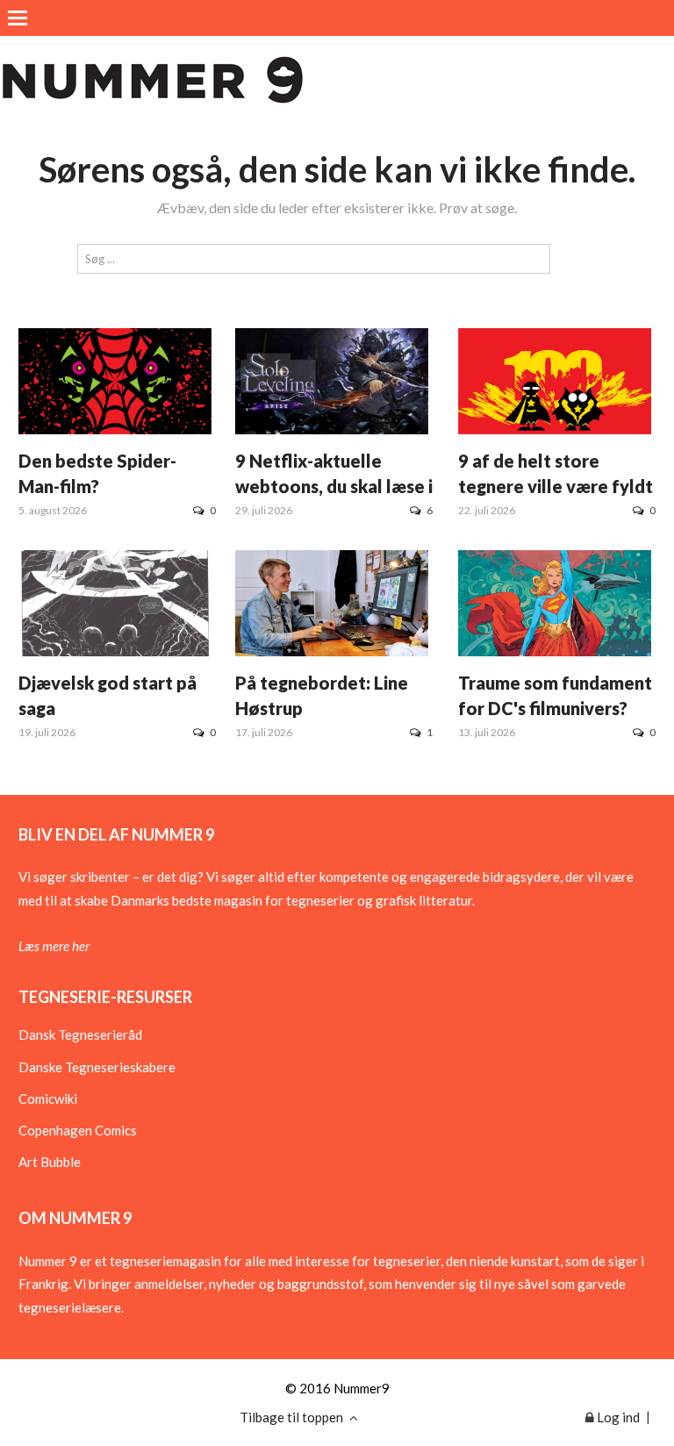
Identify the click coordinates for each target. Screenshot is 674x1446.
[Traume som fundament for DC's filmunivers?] (554, 651)
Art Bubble (49, 1162)
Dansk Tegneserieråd (80, 1034)
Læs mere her (54, 946)
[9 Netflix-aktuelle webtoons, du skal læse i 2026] (331, 429)
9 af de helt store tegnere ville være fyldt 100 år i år (555, 486)
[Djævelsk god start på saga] (115, 651)
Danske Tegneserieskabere (97, 1067)
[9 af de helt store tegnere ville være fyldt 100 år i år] (554, 429)
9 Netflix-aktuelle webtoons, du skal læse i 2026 (334, 486)
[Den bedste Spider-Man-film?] (115, 429)
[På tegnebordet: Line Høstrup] (331, 651)
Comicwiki (47, 1098)
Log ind (617, 1417)
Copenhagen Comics (77, 1130)
